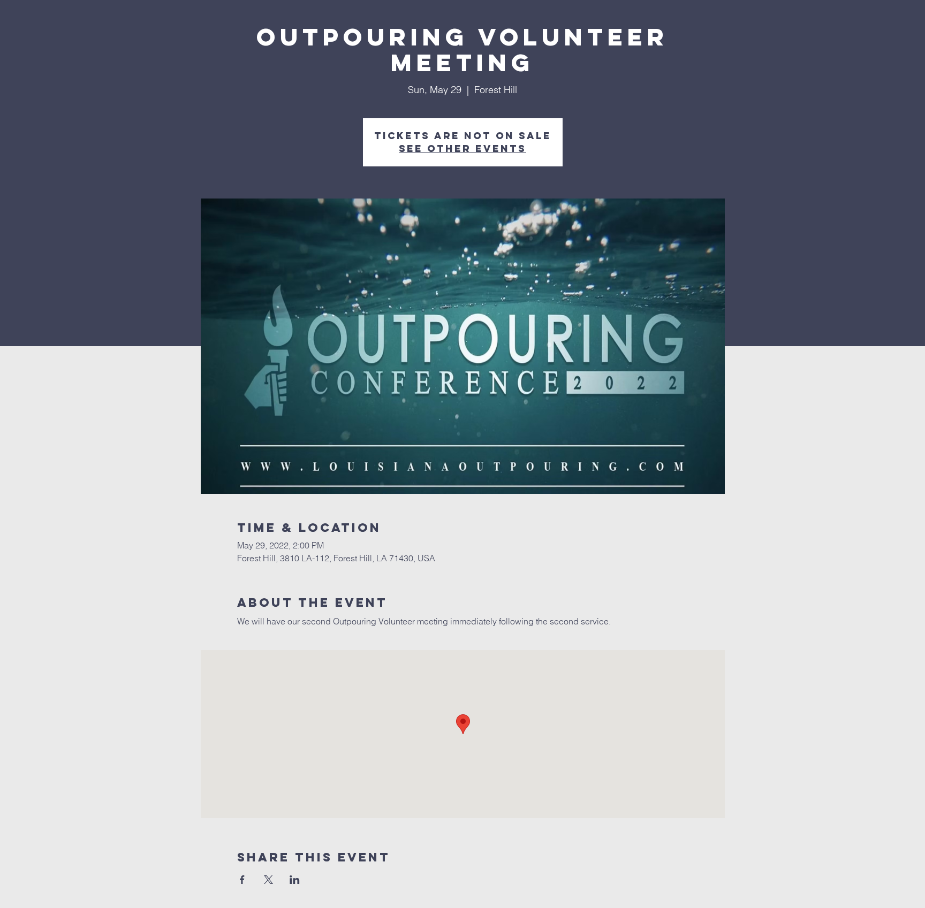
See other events (462, 148)
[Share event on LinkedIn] (295, 879)
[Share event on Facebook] (242, 879)
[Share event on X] (268, 879)
